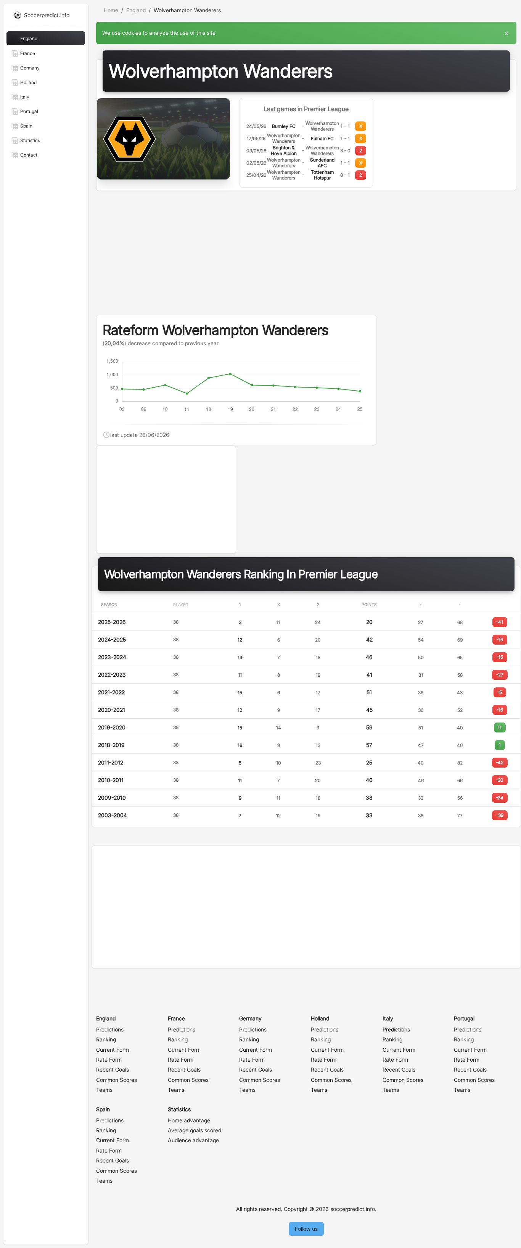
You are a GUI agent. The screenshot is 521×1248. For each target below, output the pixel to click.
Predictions (110, 1029)
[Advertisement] (306, 257)
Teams (104, 1089)
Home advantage (189, 1120)
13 (240, 657)
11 (240, 675)
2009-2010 (112, 797)
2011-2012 (110, 762)
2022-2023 (112, 674)
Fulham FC (322, 138)
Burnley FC (284, 126)
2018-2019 (111, 745)
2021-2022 (111, 692)
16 (240, 745)
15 (240, 692)
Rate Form (109, 1059)
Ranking (106, 1039)
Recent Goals (112, 1069)
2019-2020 (111, 727)
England (136, 10)
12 (240, 640)
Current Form (112, 1049)
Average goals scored (194, 1130)
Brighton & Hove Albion (284, 150)
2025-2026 (112, 622)
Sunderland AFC (322, 162)
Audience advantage (193, 1140)
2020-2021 (111, 709)
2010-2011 (111, 780)
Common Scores (116, 1080)
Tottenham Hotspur (322, 175)
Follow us (306, 1228)
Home (111, 10)
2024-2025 (112, 639)
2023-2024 (112, 657)
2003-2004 (112, 815)
